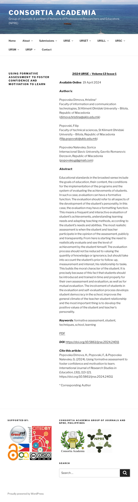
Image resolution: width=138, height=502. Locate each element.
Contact (47, 49)
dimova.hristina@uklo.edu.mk (79, 117)
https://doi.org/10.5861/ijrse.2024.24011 (92, 342)
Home (12, 40)
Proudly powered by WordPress (26, 493)
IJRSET (84, 40)
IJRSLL (101, 40)
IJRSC (118, 40)
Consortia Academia (52, 13)
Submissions (46, 40)
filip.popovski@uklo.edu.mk (78, 138)
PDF (62, 333)
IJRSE (66, 40)
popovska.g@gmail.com (76, 160)
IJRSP (29, 49)
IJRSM (12, 49)
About (26, 40)
